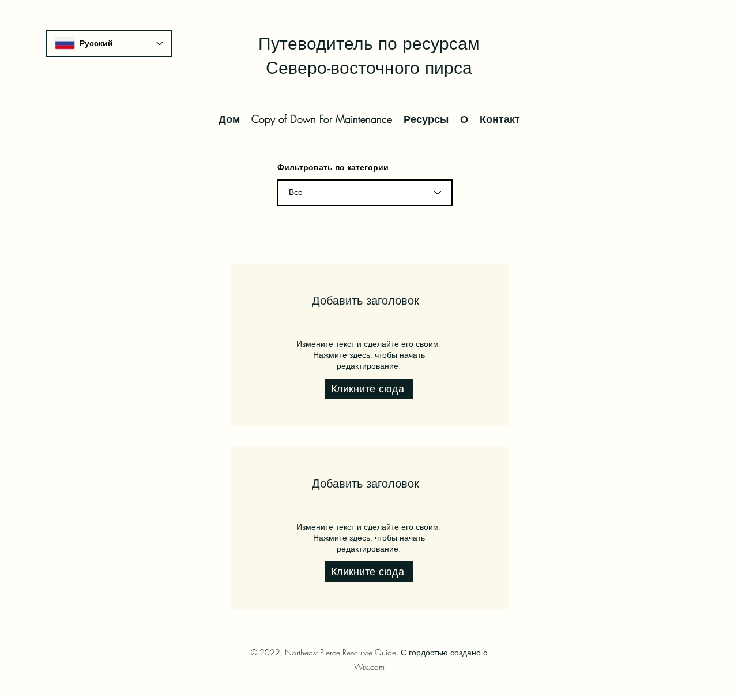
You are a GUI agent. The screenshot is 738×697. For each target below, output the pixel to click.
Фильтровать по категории (333, 167)
